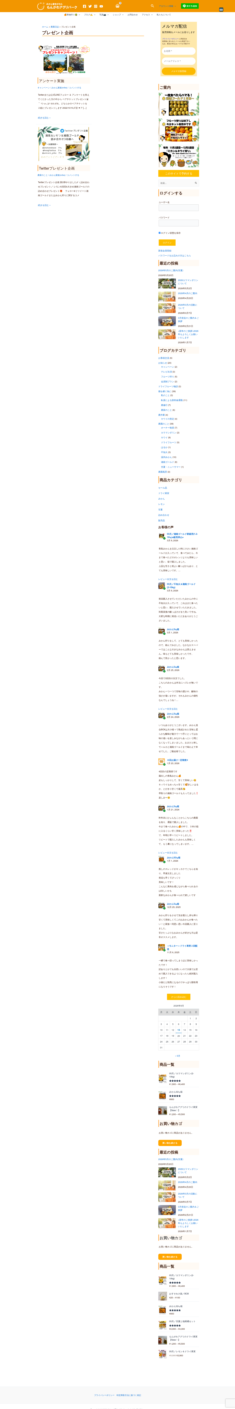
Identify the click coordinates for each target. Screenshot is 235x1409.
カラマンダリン (168, 432)
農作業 (161, 414)
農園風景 (162, 471)
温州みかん (166, 457)
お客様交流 (163, 357)
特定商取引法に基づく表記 (129, 1395)
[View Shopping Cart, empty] (117, 6)
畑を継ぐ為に (164, 391)
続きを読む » (44, 117)
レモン (161, 504)
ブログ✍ (88, 14)
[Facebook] (84, 6)
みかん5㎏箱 (173, 629)
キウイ (164, 437)
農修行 (164, 405)
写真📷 (102, 14)
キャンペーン (44, 87)
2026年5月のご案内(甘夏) (170, 270)
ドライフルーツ (168, 442)
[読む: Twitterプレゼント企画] (64, 143)
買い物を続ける (170, 1142)
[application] (174, 6)
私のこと (165, 395)
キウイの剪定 (167, 418)
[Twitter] (90, 6)
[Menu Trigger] (221, 9)
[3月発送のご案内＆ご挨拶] (167, 321)
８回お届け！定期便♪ (177, 760)
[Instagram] (95, 6)
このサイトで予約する (178, 173)
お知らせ (162, 362)
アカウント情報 (166, 5)
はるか (164, 447)
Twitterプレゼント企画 (57, 168)
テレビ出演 (166, 371)
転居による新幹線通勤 (172, 400)
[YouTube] (101, 6)
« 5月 (177, 1055)
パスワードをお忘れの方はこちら (174, 255)
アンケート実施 (51, 80)
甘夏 (160, 509)
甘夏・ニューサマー (171, 466)
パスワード (164, 217)
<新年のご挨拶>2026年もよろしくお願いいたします (188, 334)
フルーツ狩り (167, 376)
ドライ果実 (163, 493)
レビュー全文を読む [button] (168, 579)
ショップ (117, 14)
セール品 (162, 487)
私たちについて (164, 14)
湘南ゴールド (167, 461)
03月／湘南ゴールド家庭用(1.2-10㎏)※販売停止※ (182, 535)
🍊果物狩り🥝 (70, 14)
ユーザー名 (164, 202)
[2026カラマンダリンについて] (167, 283)
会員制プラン (167, 381)
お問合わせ (133, 14)
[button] (152, 6)
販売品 (161, 520)
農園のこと (163, 423)
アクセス (146, 14)
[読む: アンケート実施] (64, 59)
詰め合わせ (163, 514)
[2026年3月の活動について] (167, 308)
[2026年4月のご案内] (167, 297)
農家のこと (43, 175)
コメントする (75, 87)
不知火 (164, 452)
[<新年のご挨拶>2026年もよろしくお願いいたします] (167, 334)
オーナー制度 (167, 427)
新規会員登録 (164, 250)
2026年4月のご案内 (187, 293)
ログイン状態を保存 (170, 232)
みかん (161, 498)
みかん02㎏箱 (173, 857)
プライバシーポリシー (104, 1395)
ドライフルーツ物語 (168, 386)
